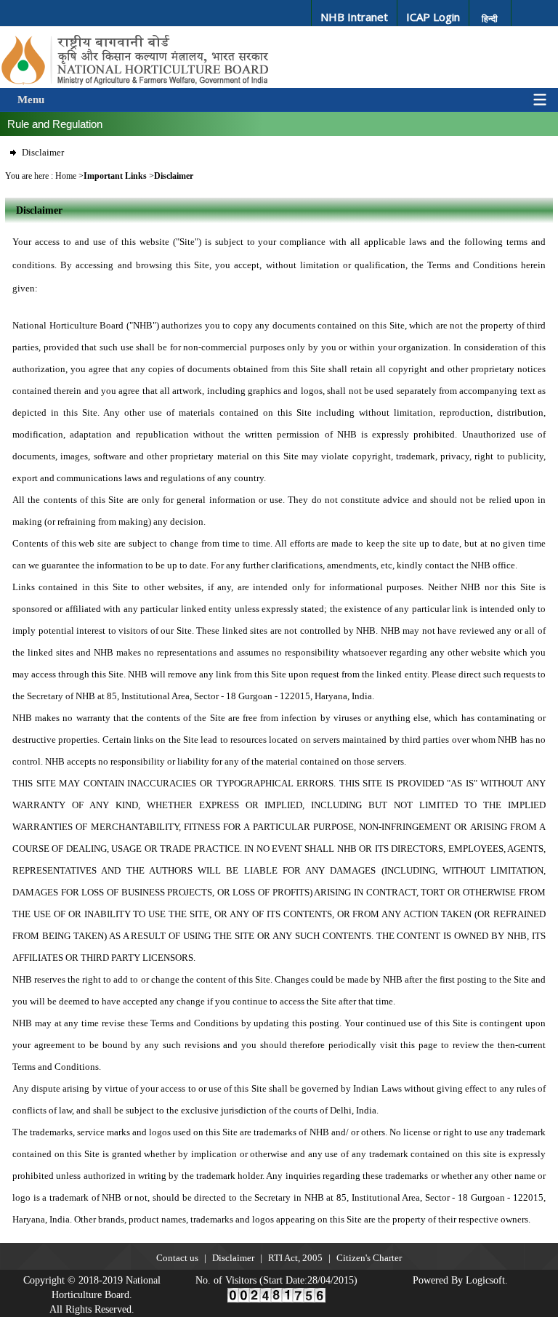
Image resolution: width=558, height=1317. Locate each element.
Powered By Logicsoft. (460, 1280)
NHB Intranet (354, 16)
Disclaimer (43, 152)
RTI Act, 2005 (295, 1257)
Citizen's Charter (369, 1257)
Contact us (177, 1257)
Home (65, 176)
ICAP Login (433, 16)
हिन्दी (490, 18)
